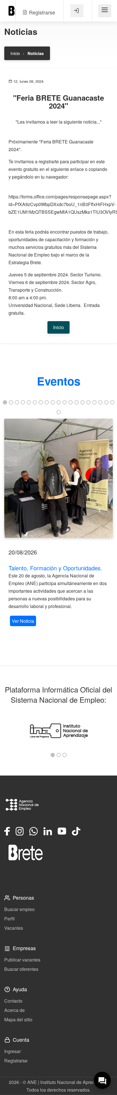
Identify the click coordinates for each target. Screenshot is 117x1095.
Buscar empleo (19, 909)
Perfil (9, 918)
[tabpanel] (58, 523)
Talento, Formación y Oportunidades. (55, 568)
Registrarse (16, 1060)
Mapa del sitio (18, 1019)
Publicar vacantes (22, 959)
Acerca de (14, 1010)
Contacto (13, 1000)
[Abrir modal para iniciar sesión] (76, 10)
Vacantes (13, 928)
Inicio (15, 53)
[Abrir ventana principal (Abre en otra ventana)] (25, 852)
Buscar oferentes (21, 969)
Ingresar (12, 1051)
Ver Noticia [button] (23, 621)
